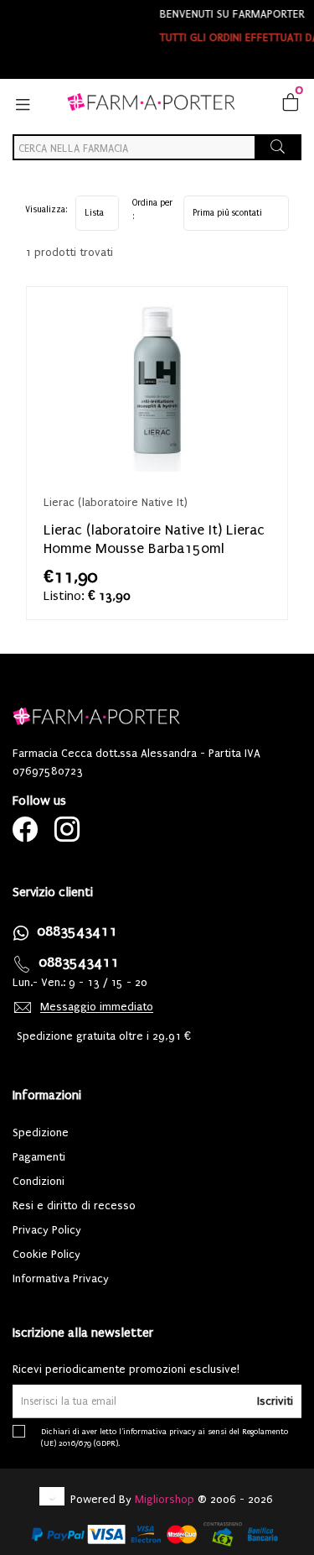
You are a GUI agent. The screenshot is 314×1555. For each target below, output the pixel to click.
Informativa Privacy (61, 1278)
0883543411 (77, 931)
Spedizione (41, 1132)
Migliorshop (164, 1499)
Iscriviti (275, 1401)
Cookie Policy (46, 1254)
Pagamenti (39, 1157)
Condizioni (38, 1181)
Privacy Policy (47, 1230)
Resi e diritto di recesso (74, 1205)
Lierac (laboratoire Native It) (116, 502)
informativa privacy (159, 1431)
